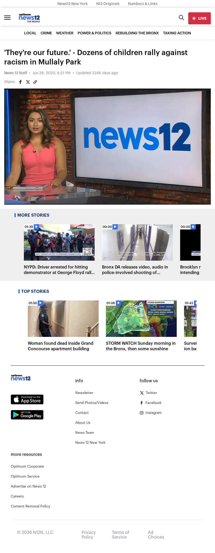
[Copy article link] (35, 82)
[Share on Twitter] (28, 82)
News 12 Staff (15, 73)
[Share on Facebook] (20, 82)
